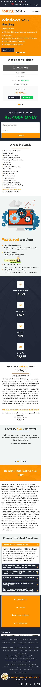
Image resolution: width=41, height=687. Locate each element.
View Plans (14, 97)
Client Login (23, 5)
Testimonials (6, 642)
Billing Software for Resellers (14, 270)
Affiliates (16, 5)
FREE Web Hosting (20, 647)
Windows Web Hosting (11, 650)
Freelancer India (9, 5)
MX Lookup (31, 664)
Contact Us (21, 645)
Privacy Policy (22, 642)
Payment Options (35, 5)
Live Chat (21, 607)
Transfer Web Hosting (12, 265)
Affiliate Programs (10, 252)
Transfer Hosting (20, 653)
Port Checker (5, 667)
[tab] (20, 545)
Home (4, 639)
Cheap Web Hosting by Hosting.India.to (25, 677)
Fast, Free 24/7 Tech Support (12, 189)
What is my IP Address (18, 667)
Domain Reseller (28, 656)
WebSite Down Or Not (33, 667)
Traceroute (13, 664)
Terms (14, 642)
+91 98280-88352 (21, 623)
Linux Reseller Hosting (10, 658)
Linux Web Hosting (34, 647)
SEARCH (20, 135)
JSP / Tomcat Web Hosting (28, 650)
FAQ (28, 5)
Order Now (28, 97)
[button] (20, 545)
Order (37, 642)
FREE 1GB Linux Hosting (12, 245)
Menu (37, 11)
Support (22, 639)
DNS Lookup (22, 664)
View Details (30, 47)
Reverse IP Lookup (20, 672)
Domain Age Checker (26, 669)
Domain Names (13, 639)
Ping (6, 664)
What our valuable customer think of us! (20, 410)
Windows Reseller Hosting (27, 658)
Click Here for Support (21, 615)
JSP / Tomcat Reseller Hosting (20, 661)
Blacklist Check (13, 669)
